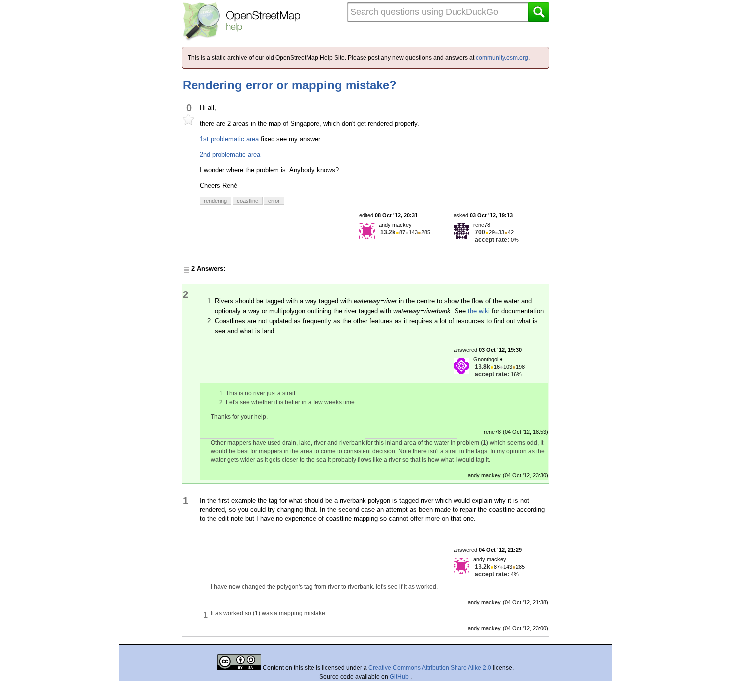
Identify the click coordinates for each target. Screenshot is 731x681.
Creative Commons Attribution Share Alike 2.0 (429, 667)
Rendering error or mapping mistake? (290, 85)
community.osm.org (502, 57)
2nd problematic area (230, 154)
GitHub (400, 676)
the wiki (479, 311)
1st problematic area (229, 139)
